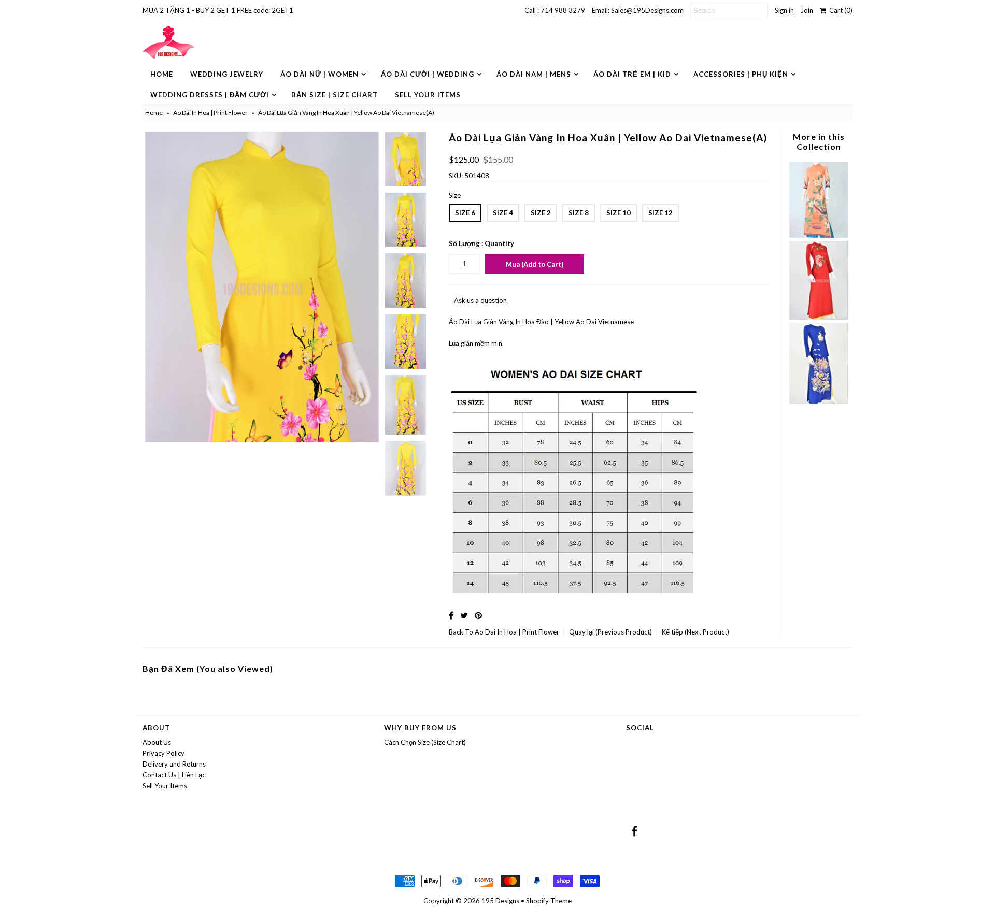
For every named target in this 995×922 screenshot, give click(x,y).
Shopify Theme (549, 901)
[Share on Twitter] (464, 615)
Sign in (784, 10)
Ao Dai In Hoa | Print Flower (210, 113)
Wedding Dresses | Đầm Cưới (209, 95)
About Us (157, 742)
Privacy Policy (163, 753)
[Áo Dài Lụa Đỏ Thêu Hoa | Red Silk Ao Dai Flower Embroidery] (818, 317)
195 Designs (500, 901)
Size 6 (465, 213)
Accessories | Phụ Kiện (740, 74)
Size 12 (660, 213)
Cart (839, 10)
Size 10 (618, 213)
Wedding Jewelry (226, 74)
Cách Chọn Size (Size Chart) (425, 742)
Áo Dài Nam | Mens (533, 74)
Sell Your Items (428, 95)
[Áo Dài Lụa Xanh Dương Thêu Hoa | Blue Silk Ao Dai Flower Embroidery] (818, 401)
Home (161, 74)
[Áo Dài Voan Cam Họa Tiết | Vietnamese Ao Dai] (818, 235)
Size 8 (578, 213)
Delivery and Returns (174, 764)
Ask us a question (480, 300)
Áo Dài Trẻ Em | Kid (632, 74)
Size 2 (541, 213)
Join (807, 10)
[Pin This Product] (478, 615)
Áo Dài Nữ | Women (319, 74)
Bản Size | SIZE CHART (334, 95)
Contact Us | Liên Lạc (174, 775)
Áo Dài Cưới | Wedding (427, 74)
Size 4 (503, 213)
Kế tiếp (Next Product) (695, 632)
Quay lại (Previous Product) (610, 632)
